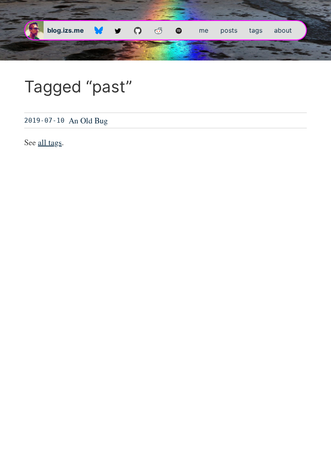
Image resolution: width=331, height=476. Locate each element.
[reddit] (158, 30)
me (203, 30)
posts (228, 30)
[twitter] (117, 30)
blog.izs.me (65, 30)
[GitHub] (138, 30)
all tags (50, 142)
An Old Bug (88, 120)
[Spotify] (179, 30)
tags (255, 30)
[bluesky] (98, 30)
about (283, 30)
